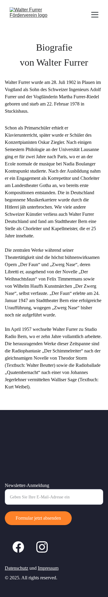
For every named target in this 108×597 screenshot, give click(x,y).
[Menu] (94, 14)
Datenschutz (16, 568)
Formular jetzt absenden (38, 518)
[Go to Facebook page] (18, 547)
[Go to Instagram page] (42, 547)
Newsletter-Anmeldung (27, 485)
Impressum (48, 568)
